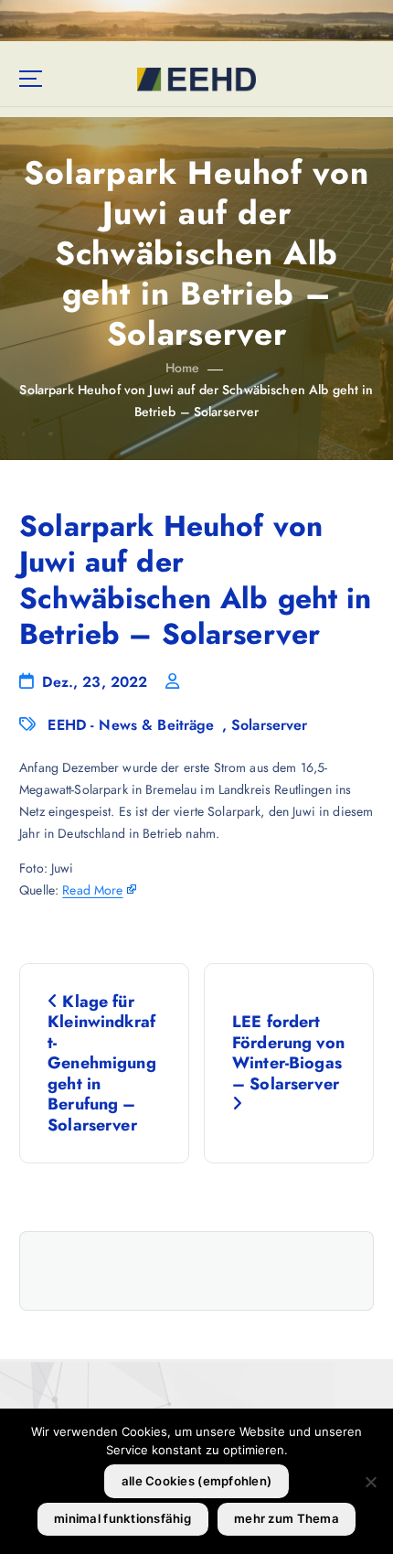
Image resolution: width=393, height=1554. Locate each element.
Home (182, 368)
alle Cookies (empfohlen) (196, 1481)
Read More (92, 890)
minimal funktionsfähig (122, 1518)
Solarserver (269, 724)
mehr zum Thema (286, 1518)
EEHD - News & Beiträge (131, 724)
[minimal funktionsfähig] (370, 1482)
